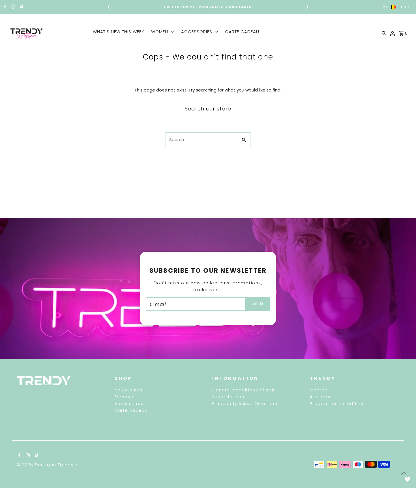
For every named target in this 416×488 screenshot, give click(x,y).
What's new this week (118, 32)
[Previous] (109, 7)
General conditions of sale (244, 390)
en (385, 7)
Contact (319, 390)
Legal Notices (228, 397)
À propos (321, 397)
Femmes (125, 397)
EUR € (405, 7)
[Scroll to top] (404, 473)
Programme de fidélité (336, 403)
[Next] (307, 7)
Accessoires (129, 403)
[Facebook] (4, 7)
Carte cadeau (242, 32)
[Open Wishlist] (407, 479)
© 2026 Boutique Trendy (46, 465)
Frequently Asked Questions (245, 403)
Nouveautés (129, 390)
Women (159, 32)
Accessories (196, 32)
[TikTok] (21, 7)
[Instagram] (12, 7)
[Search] (384, 33)
